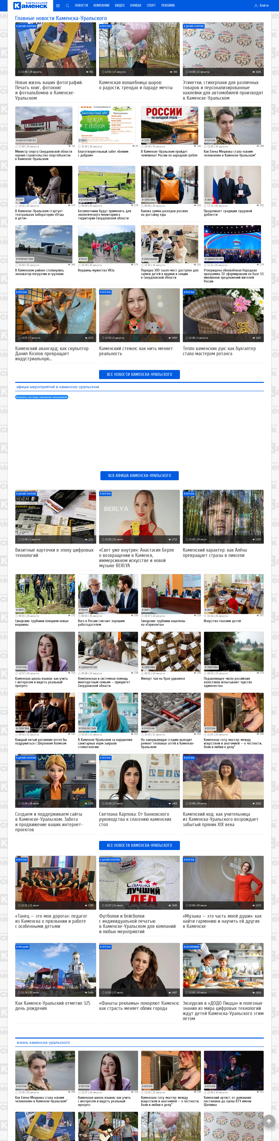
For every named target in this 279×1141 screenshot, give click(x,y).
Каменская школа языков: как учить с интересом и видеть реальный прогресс (41, 682)
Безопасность (88, 200)
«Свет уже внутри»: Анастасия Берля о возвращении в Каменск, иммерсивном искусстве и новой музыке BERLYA (136, 558)
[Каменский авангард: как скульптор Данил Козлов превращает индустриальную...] (55, 314)
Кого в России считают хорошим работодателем (101, 623)
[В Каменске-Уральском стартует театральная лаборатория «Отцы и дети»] (44, 184)
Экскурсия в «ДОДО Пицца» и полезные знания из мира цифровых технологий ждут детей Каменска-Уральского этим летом (223, 1011)
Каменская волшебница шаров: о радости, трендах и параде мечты (136, 85)
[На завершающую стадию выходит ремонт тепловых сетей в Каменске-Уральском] (171, 712)
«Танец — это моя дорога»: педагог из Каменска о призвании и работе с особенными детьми (51, 921)
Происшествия (25, 259)
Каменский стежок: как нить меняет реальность (136, 351)
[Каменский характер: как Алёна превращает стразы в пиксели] (223, 516)
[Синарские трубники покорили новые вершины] (45, 593)
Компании (101, 5)
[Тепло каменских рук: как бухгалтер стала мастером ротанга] (223, 314)
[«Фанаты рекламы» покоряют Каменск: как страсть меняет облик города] (139, 969)
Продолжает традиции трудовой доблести (228, 213)
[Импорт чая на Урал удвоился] (171, 651)
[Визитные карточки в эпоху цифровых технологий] (55, 516)
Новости (81, 5)
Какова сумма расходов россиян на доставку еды (164, 213)
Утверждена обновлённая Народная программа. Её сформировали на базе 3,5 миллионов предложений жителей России (234, 275)
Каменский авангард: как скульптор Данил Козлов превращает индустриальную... (52, 354)
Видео (120, 5)
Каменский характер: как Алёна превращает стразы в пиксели (215, 552)
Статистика (149, 200)
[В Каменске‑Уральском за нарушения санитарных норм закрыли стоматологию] (108, 712)
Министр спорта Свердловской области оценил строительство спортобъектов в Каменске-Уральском (43, 155)
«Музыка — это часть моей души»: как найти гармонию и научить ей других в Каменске (222, 921)
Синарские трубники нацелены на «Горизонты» (163, 623)
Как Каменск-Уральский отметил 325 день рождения (52, 1005)
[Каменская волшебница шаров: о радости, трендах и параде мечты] (139, 49)
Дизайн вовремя (27, 26)
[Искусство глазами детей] (234, 593)
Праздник (23, 947)
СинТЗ (84, 140)
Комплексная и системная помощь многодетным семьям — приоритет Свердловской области (104, 682)
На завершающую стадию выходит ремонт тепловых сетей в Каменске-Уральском (168, 743)
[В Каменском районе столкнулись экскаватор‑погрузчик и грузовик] (44, 244)
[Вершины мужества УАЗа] (106, 244)
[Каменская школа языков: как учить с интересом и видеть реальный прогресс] (45, 651)
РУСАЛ (84, 259)
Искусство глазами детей (222, 621)
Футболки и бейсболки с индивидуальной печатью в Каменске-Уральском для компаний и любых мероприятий (137, 924)
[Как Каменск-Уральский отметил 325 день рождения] (55, 969)
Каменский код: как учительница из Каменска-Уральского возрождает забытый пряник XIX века (221, 819)
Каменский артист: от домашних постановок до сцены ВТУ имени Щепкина (227, 1101)
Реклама (168, 5)
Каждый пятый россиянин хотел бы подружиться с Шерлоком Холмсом (41, 741)
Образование (151, 259)
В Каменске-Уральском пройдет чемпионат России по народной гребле (169, 153)
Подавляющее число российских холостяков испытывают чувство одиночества (228, 682)
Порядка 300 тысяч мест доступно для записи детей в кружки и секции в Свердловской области (169, 274)
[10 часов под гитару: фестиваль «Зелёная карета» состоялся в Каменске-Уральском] (108, 1131)
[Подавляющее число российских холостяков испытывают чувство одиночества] (234, 651)
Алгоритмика (192, 947)
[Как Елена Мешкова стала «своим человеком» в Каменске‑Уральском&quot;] (232, 125)
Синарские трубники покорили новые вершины (42, 623)
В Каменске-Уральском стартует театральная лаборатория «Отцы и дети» (39, 214)
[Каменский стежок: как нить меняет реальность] (139, 314)
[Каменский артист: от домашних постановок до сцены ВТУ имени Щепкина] (234, 1070)
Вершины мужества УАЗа (96, 270)
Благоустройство (27, 140)
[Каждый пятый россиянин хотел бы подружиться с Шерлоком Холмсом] (45, 712)
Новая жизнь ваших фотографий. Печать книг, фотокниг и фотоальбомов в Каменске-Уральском (49, 90)
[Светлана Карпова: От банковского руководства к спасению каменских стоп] (139, 780)
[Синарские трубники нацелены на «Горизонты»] (171, 593)
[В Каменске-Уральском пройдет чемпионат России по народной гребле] (169, 125)
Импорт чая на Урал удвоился (163, 678)
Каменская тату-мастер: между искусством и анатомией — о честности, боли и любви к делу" (233, 743)
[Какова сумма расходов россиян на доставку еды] (169, 184)
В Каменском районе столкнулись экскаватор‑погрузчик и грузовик (39, 272)
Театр (20, 200)
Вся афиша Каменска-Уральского (139, 475)
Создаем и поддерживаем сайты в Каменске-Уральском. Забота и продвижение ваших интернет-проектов (49, 822)
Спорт (151, 5)
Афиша (135, 5)
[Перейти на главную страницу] (30, 5)
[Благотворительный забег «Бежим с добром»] (106, 125)
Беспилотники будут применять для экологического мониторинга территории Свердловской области (104, 214)
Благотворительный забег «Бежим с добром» (103, 153)
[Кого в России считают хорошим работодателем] (108, 593)
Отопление (149, 728)
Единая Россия (215, 259)
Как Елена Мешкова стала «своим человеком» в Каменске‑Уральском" (230, 153)
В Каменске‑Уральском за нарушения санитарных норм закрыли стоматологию (105, 743)
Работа (84, 610)
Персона (106, 26)
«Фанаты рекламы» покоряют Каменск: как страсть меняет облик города (139, 1005)
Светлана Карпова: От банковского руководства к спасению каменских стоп (135, 819)
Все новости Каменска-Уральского (139, 374)
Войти (263, 5)
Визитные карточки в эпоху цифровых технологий (54, 552)
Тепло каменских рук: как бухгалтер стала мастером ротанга (219, 351)
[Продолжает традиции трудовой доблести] (232, 184)
